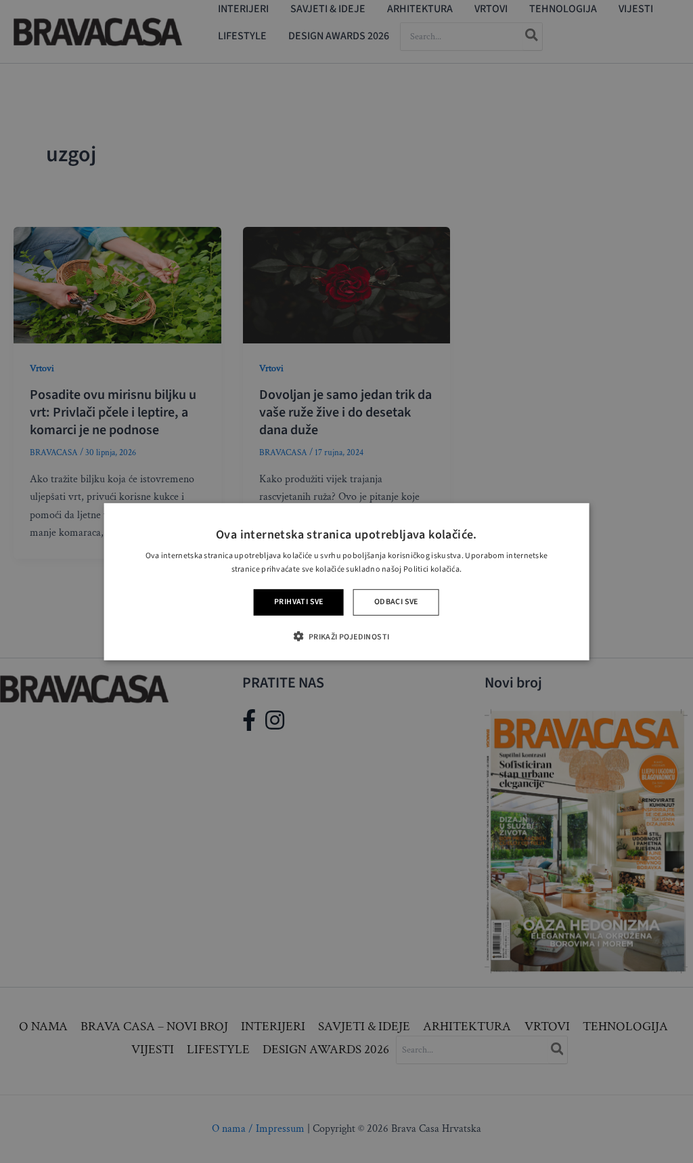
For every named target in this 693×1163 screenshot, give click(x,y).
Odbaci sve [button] (396, 602)
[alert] (346, 581)
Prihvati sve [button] (298, 602)
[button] (346, 636)
